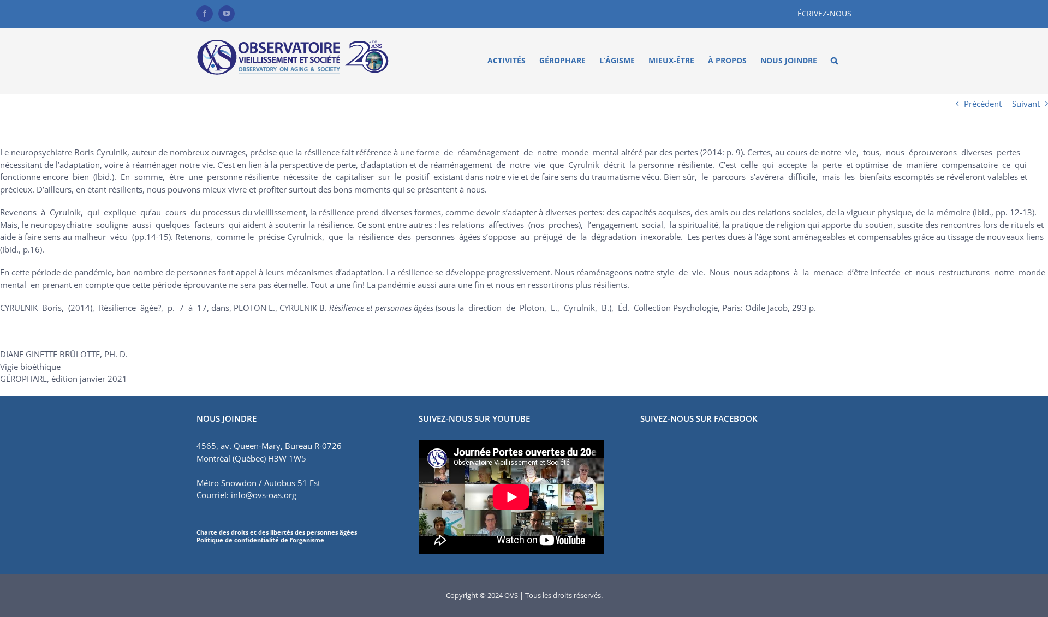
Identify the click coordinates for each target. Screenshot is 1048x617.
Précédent (983, 103)
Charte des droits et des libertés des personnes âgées (276, 532)
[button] (834, 60)
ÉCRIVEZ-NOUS (824, 13)
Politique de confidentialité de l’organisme (260, 540)
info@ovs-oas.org (263, 494)
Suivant (1026, 103)
